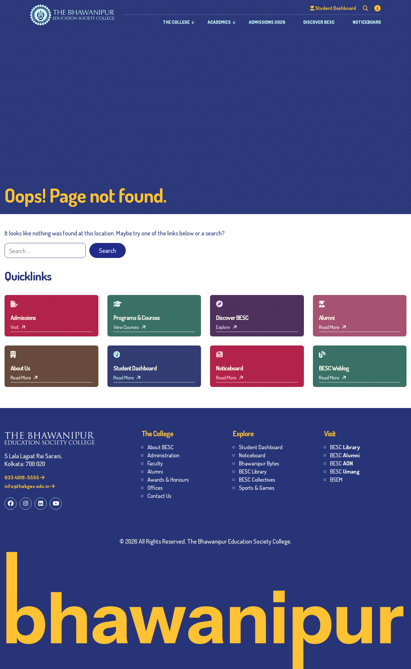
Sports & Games (256, 487)
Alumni (155, 471)
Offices (155, 487)
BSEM (336, 479)
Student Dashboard (261, 446)
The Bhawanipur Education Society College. (239, 541)
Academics (219, 22)
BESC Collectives (257, 479)
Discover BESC (319, 22)
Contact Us (159, 495)
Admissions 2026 (267, 22)
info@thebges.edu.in (27, 486)
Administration (163, 455)
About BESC (160, 446)
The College (176, 22)
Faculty (155, 463)
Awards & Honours (168, 479)
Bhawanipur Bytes (259, 463)
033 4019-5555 (22, 477)
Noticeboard (367, 22)
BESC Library (253, 471)
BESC (345, 446)
